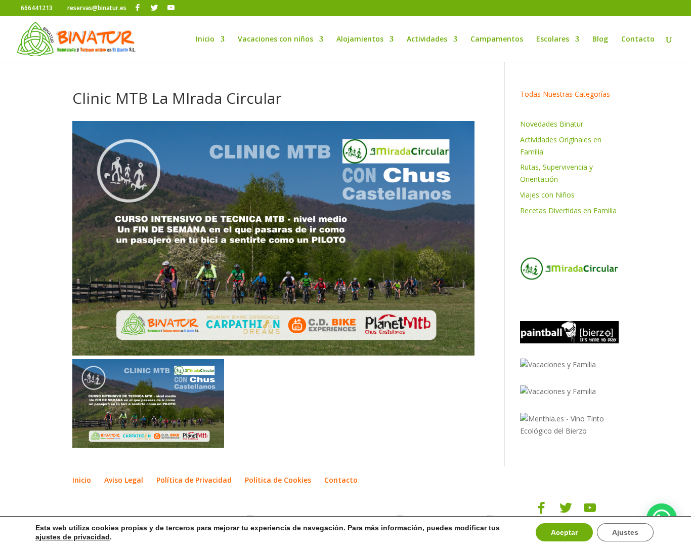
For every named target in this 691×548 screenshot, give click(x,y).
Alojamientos (359, 39)
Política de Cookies (278, 480)
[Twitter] (154, 7)
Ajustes (625, 532)
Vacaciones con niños (275, 39)
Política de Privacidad (194, 480)
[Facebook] (137, 7)
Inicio (205, 39)
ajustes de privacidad (72, 537)
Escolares (552, 39)
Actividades (427, 39)
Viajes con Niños (547, 195)
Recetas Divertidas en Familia (568, 210)
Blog (600, 39)
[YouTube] (171, 7)
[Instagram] (185, 8)
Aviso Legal (123, 480)
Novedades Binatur (551, 124)
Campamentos (496, 39)
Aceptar (564, 532)
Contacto (638, 39)
